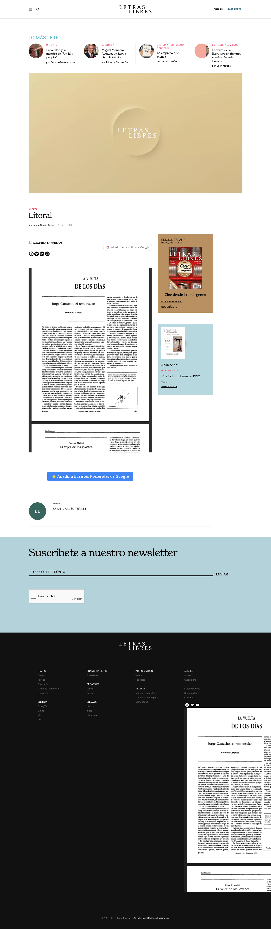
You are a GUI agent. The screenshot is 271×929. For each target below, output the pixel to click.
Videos (234, 44)
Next (208, 273)
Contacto (189, 697)
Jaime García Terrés (70, 508)
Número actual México (147, 693)
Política (42, 679)
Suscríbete (169, 306)
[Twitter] (36, 254)
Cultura (42, 675)
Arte (40, 719)
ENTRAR (218, 9)
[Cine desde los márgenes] (185, 269)
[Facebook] (31, 254)
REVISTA (141, 688)
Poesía (90, 688)
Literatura (43, 693)
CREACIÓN (93, 684)
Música (41, 715)
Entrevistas (220, 44)
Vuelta (33, 209)
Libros (41, 710)
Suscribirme (190, 679)
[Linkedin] (42, 254)
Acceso (188, 675)
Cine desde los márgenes (185, 294)
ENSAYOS (92, 701)
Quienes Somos (192, 688)
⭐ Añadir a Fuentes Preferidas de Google (90, 476)
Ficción (90, 693)
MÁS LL (188, 671)
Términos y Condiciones (135, 918)
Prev (162, 273)
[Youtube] (197, 705)
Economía (108, 44)
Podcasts (140, 679)
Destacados (142, 701)
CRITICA (42, 701)
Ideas (89, 710)
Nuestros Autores (193, 693)
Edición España (171, 301)
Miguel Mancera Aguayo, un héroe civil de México (114, 53)
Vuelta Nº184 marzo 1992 (180, 375)
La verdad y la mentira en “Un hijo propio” (59, 53)
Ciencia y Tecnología (171, 44)
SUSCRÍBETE (234, 9)
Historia (91, 706)
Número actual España (147, 697)
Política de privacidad (159, 918)
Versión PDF (169, 385)
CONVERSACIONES (97, 671)
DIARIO (42, 671)
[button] (30, 9)
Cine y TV (52, 44)
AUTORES (185, 531)
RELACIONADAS (78, 531)
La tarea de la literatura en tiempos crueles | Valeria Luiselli (226, 55)
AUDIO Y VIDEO (144, 671)
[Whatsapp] (47, 254)
